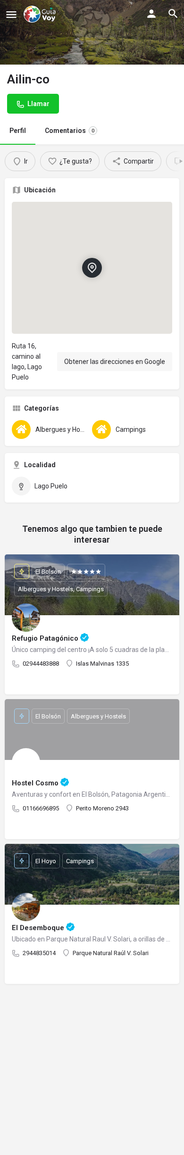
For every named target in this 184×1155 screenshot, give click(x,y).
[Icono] (11, 14)
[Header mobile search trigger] (173, 14)
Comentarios (69, 130)
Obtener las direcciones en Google (114, 361)
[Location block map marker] (92, 268)
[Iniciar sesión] (151, 14)
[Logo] (41, 14)
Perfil (17, 130)
